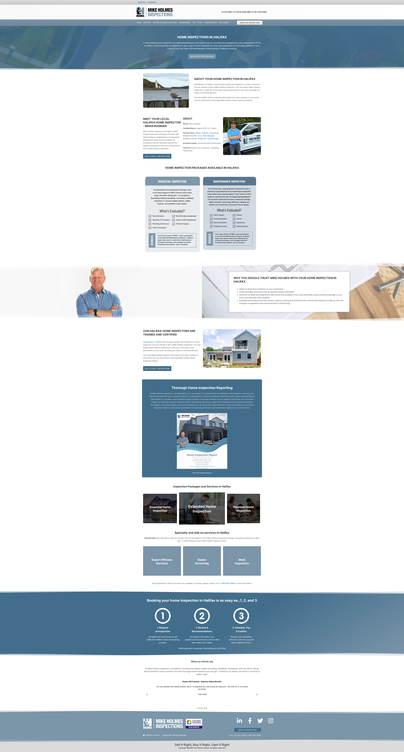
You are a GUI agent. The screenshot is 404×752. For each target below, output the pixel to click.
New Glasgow (208, 136)
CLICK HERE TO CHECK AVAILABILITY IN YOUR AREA (244, 12)
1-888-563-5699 (227, 583)
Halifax (198, 133)
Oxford (193, 139)
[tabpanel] (202, 693)
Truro (199, 136)
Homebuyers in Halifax (152, 342)
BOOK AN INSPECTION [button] (249, 23)
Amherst (205, 133)
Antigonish (201, 139)
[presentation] (198, 708)
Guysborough (213, 139)
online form (166, 637)
